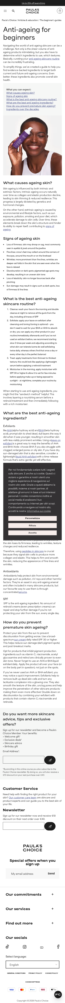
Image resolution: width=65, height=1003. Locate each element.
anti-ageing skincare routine (44, 58)
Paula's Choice (9, 20)
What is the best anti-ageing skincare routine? (31, 99)
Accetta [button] (32, 533)
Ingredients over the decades (22, 109)
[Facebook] (58, 947)
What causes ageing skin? (20, 92)
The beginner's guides (50, 20)
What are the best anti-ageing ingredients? (29, 102)
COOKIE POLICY (51, 973)
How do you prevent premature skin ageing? (31, 106)
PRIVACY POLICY (35, 973)
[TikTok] (7, 947)
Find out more (19, 923)
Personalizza (32, 518)
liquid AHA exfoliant (26, 456)
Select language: (16, 956)
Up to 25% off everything (32, 3)
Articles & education (28, 20)
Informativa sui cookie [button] (39, 511)
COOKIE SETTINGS (32, 982)
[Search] (13, 11)
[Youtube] (41, 947)
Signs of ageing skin (17, 96)
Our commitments (23, 894)
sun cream (20, 639)
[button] (58, 994)
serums (23, 592)
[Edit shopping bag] (60, 11)
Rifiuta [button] (32, 525)
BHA (41, 430)
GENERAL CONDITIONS (16, 973)
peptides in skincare (33, 551)
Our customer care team (22, 797)
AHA (9, 430)
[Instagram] (24, 947)
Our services (18, 908)
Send (51, 873)
